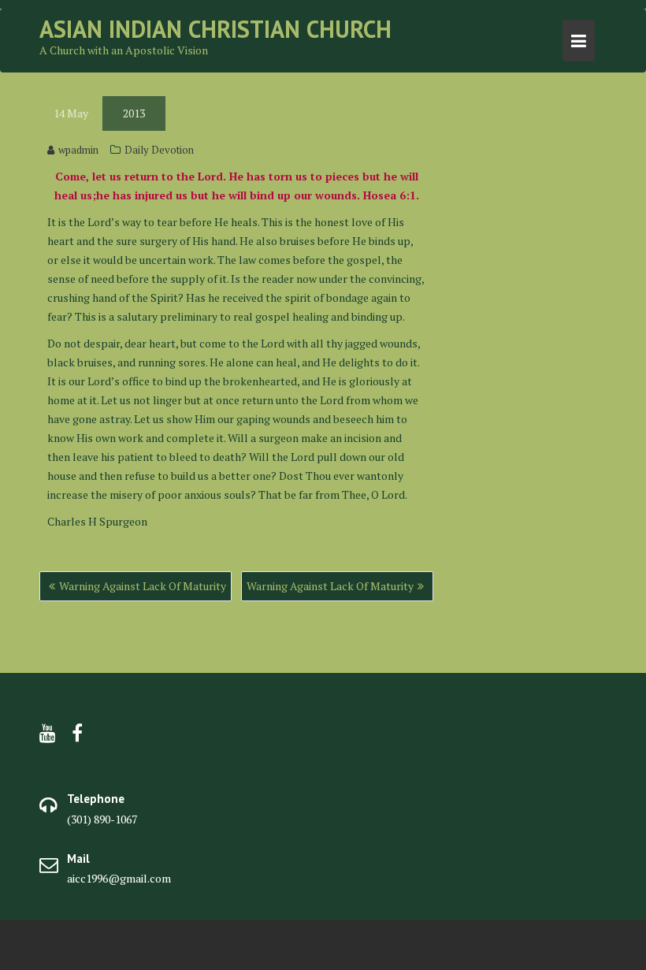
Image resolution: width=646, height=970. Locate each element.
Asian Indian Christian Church (215, 28)
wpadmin (78, 150)
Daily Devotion (159, 150)
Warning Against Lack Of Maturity (142, 585)
